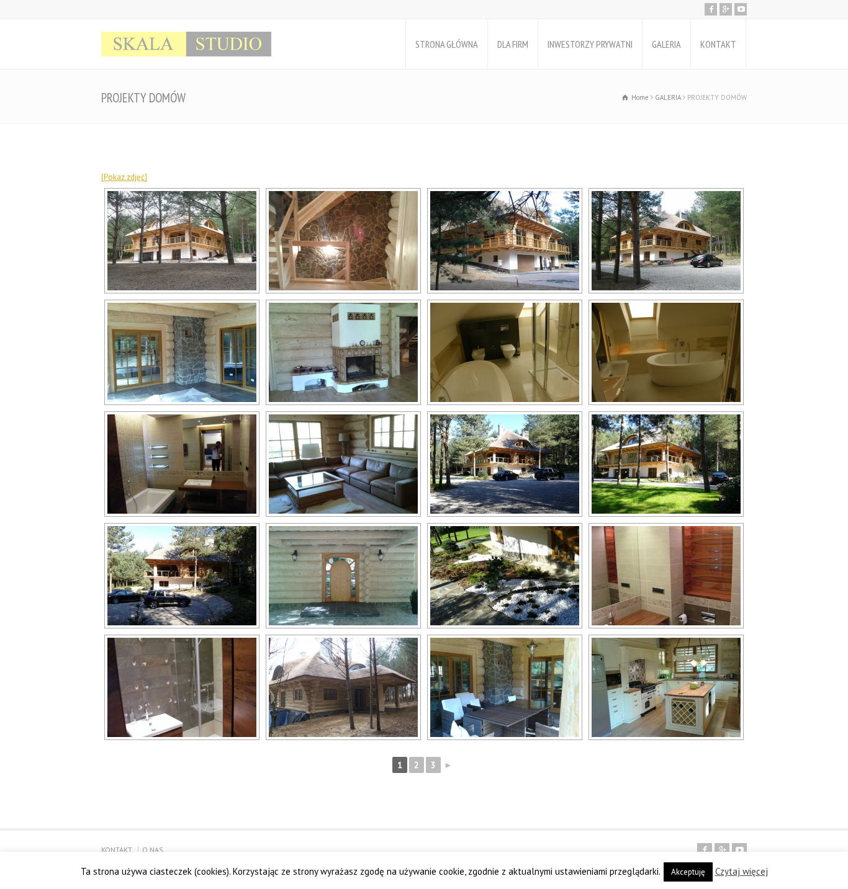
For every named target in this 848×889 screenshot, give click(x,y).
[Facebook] (711, 9)
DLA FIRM (512, 44)
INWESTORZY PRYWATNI (590, 44)
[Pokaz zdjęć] (124, 177)
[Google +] (725, 9)
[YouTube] (740, 9)
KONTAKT (718, 44)
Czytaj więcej (741, 871)
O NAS (152, 849)
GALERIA (666, 44)
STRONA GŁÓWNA (446, 44)
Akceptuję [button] (688, 872)
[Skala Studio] (186, 44)
